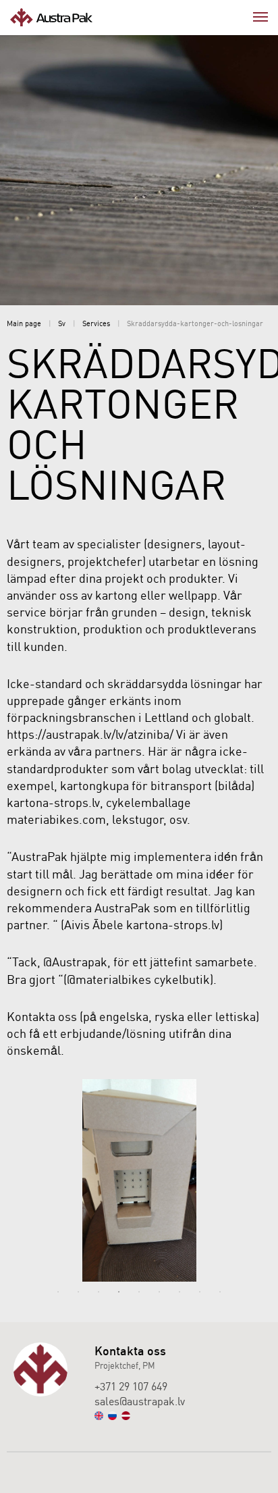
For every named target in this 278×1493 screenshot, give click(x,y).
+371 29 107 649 (130, 1386)
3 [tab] (98, 1292)
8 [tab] (199, 1292)
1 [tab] (58, 1292)
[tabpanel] (139, 1180)
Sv (61, 323)
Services (96, 323)
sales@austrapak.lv (139, 1401)
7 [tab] (179, 1292)
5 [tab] (139, 1292)
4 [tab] (119, 1292)
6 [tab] (159, 1292)
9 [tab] (220, 1292)
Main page (24, 323)
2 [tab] (78, 1292)
